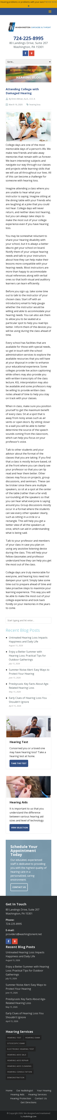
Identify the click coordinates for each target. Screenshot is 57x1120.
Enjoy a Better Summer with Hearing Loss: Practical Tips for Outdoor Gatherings (27, 655)
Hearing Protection (20, 1098)
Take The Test (19, 763)
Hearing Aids (17, 1094)
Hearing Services (37, 1094)
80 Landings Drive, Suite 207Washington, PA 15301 (28, 45)
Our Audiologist (24, 1090)
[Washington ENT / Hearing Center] (29, 27)
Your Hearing (44, 1090)
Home (9, 1090)
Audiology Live (29, 1116)
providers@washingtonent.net (24, 934)
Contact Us (19, 887)
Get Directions (28, 1102)
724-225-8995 (14, 924)
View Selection (19, 827)
